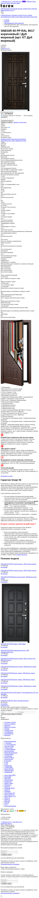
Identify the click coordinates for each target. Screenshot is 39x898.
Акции (30, 15)
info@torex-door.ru (6, 823)
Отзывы (6, 728)
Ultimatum (7, 791)
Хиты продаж (8, 759)
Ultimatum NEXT (9, 788)
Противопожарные (10, 741)
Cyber (6, 764)
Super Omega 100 (9, 793)
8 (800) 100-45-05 (22, 554)
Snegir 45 (7, 790)
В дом (6, 762)
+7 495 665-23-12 (6, 1)
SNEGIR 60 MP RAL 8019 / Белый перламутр (15, 700)
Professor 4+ (8, 785)
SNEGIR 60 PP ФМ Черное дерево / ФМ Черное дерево (18, 673)
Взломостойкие (9, 757)
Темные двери (8, 748)
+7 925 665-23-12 (17, 1)
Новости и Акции (10, 727)
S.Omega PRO (8, 780)
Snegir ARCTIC (9, 769)
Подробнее (4, 567)
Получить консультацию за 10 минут (11, 714)
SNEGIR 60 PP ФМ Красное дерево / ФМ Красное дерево (18, 666)
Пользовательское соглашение (10, 864)
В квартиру (7, 761)
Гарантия (23, 139)
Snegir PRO (7, 777)
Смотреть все (5, 705)
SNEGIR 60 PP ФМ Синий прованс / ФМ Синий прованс (18, 564)
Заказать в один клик (19, 122)
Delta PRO (7, 778)
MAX (24, 1)
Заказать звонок (6, 3)
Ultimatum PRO (9, 770)
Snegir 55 (7, 798)
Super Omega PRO (10, 775)
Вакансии (7, 725)
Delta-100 (7, 801)
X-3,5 (6, 804)
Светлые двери (9, 746)
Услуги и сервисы (9, 724)
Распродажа (33, 17)
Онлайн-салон (14, 17)
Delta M (6, 802)
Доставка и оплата (17, 15)
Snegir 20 (7, 799)
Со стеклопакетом (10, 744)
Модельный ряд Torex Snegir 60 (14, 23)
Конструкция (15, 139)
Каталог (8, 15)
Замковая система (20, 140)
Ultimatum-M (8, 772)
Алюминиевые (9, 754)
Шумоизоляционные (10, 752)
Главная (3, 15)
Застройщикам (5, 17)
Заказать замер (15, 3)
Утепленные (8, 756)
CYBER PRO (8, 767)
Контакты (7, 735)
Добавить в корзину (6, 122)
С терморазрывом (9, 749)
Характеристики (6, 139)
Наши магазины (24, 17)
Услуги (25, 15)
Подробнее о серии (7, 476)
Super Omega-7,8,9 (10, 796)
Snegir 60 (7, 786)
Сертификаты (8, 732)
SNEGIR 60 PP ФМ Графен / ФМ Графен (13, 644)
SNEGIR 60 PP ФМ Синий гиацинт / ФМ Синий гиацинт (18, 570)
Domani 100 (8, 781)
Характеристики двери (8, 140)
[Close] (1, 896)
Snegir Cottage (8, 783)
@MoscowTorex (31, 1)
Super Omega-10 (9, 794)
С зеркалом (7, 743)
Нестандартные (9, 751)
